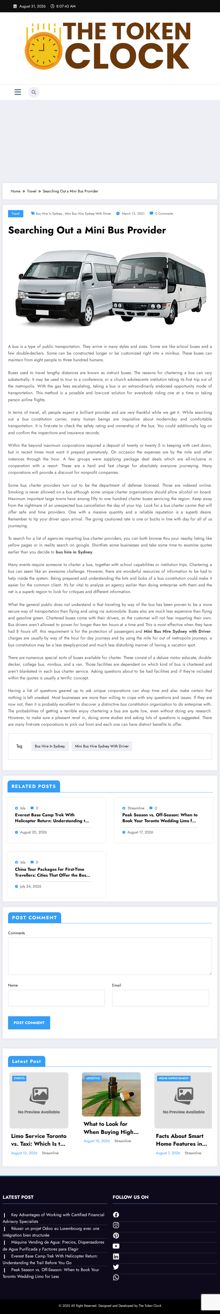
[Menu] (17, 92)
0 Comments (164, 213)
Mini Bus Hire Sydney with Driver (88, 213)
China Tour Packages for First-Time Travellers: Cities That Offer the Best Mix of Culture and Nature (51, 872)
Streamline (136, 808)
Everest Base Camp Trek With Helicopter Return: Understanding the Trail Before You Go (52, 818)
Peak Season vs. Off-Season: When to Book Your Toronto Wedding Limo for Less (159, 818)
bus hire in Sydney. (49, 213)
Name (13, 985)
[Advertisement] (110, 140)
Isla (22, 808)
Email (116, 985)
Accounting (197, 1078)
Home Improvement (131, 1078)
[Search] (33, 92)
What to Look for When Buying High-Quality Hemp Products (66, 1128)
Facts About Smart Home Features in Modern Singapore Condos (137, 1140)
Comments (16, 933)
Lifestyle (50, 1078)
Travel (16, 213)
